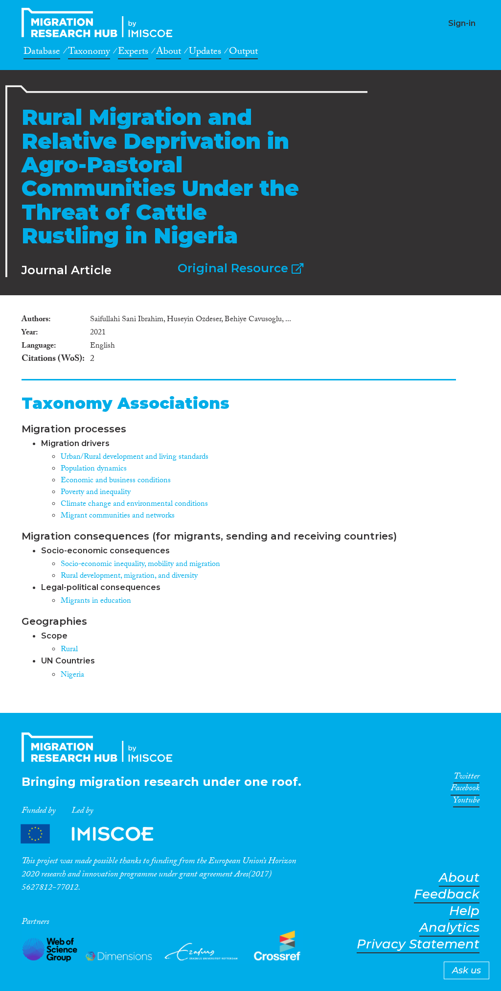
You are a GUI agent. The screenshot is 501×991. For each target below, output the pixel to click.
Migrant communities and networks (118, 516)
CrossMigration (100, 22)
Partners (95, 834)
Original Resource (235, 268)
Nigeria (72, 675)
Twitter (466, 778)
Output (243, 53)
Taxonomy (89, 53)
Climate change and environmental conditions (134, 504)
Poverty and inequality (96, 492)
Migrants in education (96, 601)
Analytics (449, 927)
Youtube (466, 802)
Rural (69, 650)
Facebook (465, 790)
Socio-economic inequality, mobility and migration (140, 564)
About (168, 53)
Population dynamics (94, 469)
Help (464, 911)
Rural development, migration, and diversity (129, 576)
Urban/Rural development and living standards (134, 457)
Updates (205, 53)
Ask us (466, 970)
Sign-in (462, 23)
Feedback (446, 894)
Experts (133, 53)
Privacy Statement (418, 944)
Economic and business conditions (116, 481)
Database (41, 53)
